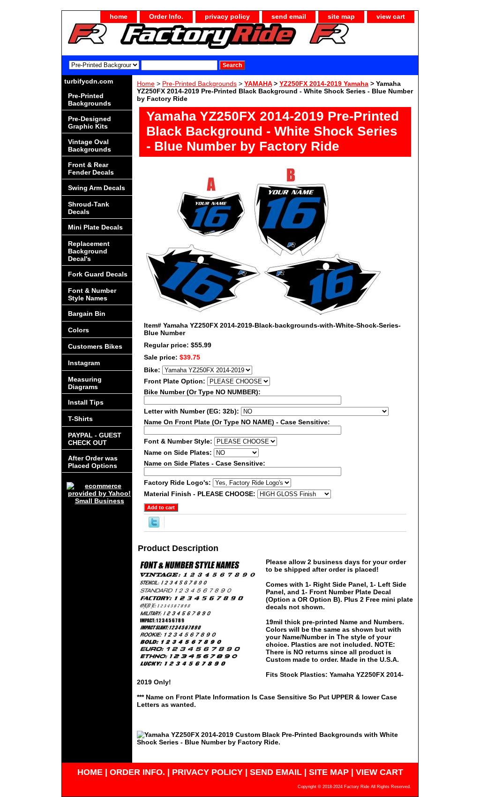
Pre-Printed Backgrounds (199, 83)
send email (288, 16)
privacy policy (227, 16)
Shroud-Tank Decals (88, 207)
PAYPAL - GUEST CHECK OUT (94, 438)
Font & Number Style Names (92, 294)
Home (146, 83)
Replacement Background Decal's (89, 251)
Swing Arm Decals (96, 188)
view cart (390, 16)
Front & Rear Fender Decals (91, 168)
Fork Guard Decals (98, 274)
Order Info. (166, 16)
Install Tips (86, 402)
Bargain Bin (86, 313)
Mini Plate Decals (95, 227)
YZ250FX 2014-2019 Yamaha (323, 83)
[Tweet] (154, 525)
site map (341, 16)
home (119, 16)
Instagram (84, 363)
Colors (78, 330)
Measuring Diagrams (85, 383)
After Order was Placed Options (93, 461)
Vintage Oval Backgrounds (89, 145)
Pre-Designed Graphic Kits (89, 122)
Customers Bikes (95, 346)
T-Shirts (80, 418)
